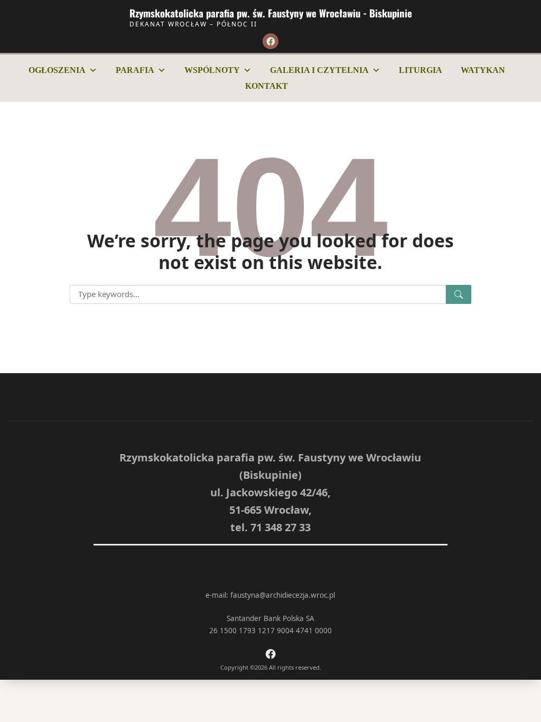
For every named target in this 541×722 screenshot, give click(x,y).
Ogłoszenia (57, 70)
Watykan (483, 70)
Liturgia (420, 70)
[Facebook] (270, 41)
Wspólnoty (212, 70)
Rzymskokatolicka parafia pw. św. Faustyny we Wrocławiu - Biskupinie (270, 13)
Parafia (135, 70)
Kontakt (266, 85)
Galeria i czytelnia (319, 70)
